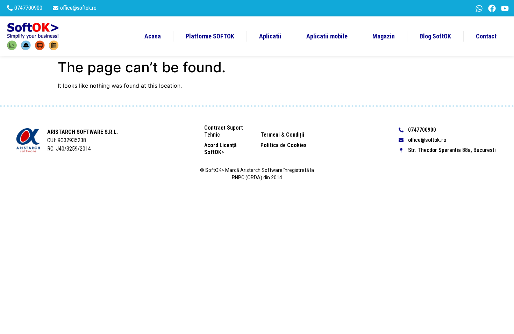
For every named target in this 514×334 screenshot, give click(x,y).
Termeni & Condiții (282, 134)
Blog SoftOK (435, 36)
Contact (486, 36)
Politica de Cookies (283, 145)
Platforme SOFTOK (210, 36)
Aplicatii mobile (327, 36)
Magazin (383, 36)
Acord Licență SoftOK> (220, 148)
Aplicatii (270, 36)
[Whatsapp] (479, 8)
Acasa (152, 36)
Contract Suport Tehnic (223, 131)
